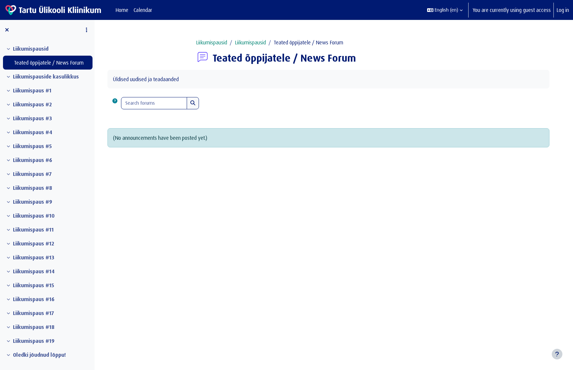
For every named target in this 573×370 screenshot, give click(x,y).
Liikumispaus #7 (32, 174)
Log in (562, 10)
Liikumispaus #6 (32, 160)
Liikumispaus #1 (32, 90)
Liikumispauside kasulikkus (46, 76)
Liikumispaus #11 (33, 229)
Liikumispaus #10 (34, 215)
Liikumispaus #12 (33, 243)
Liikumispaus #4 (32, 132)
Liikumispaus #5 (32, 146)
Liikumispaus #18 (33, 327)
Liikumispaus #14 (34, 271)
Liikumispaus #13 (33, 257)
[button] (445, 10)
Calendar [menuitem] (143, 10)
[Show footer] (557, 354)
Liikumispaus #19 (33, 341)
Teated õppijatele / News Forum (49, 62)
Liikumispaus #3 (32, 118)
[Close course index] (7, 30)
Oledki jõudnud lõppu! (39, 354)
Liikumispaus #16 (33, 299)
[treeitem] (47, 56)
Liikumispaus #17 (33, 313)
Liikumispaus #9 (32, 201)
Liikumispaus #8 (32, 188)
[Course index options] (86, 30)
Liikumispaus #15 (33, 285)
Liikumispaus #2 (32, 104)
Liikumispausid (30, 48)
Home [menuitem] (121, 10)
